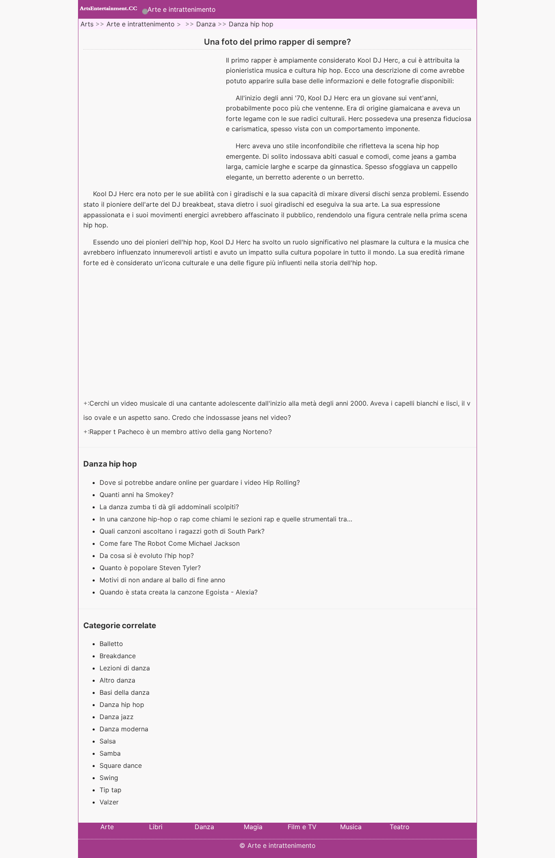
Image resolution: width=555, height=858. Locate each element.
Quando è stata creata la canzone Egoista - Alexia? (180, 592)
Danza (206, 24)
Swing (109, 778)
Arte (107, 827)
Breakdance (118, 656)
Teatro (400, 827)
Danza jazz (117, 717)
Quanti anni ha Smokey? (138, 495)
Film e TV (302, 827)
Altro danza (117, 680)
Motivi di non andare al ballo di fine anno (164, 580)
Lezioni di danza (125, 668)
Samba (110, 753)
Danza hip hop (251, 24)
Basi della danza (125, 692)
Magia (253, 827)
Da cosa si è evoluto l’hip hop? (148, 555)
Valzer (109, 802)
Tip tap (110, 790)
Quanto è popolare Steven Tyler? (151, 568)
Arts (86, 24)
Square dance (121, 765)
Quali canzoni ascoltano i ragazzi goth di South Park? (183, 531)
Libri (156, 827)
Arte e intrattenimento (181, 9)
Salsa (108, 741)
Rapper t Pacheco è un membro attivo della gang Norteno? (181, 432)
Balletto (111, 644)
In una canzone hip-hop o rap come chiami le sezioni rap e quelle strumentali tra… (226, 519)
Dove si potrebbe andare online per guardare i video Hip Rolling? (201, 482)
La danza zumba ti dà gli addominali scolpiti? (170, 507)
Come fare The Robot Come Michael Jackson (171, 543)
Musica (351, 827)
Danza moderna (124, 729)
